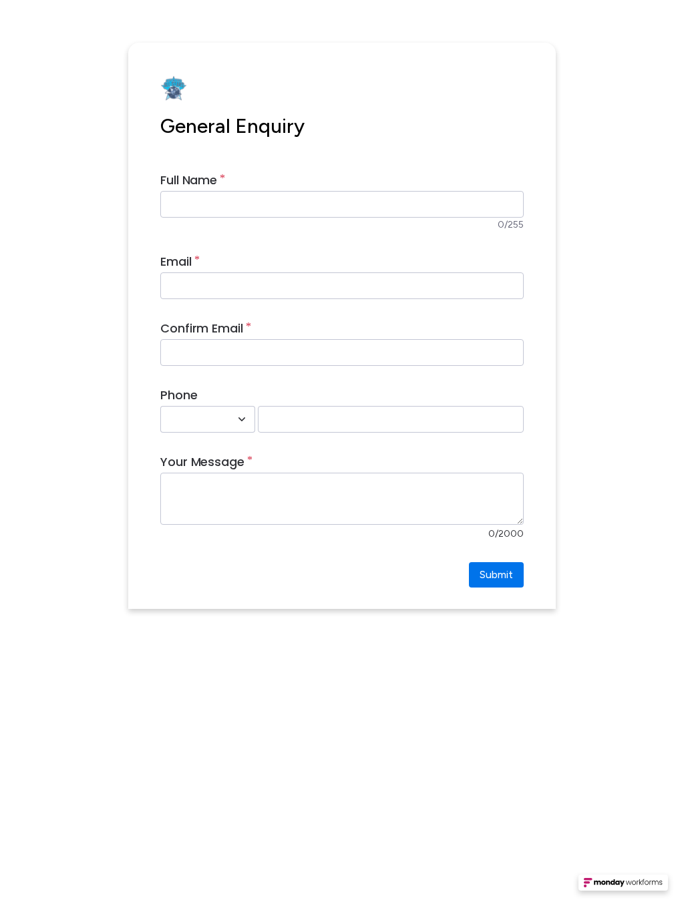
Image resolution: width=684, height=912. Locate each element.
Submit (496, 574)
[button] (623, 886)
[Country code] (241, 419)
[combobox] (193, 419)
